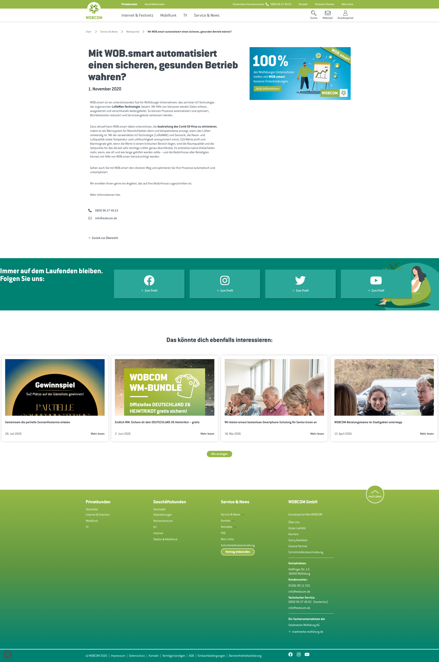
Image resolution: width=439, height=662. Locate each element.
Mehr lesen (98, 434)
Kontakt (226, 520)
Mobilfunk (168, 15)
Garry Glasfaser (298, 540)
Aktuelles (226, 527)
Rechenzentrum (163, 521)
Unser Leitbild (297, 528)
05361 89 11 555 (299, 585)
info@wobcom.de (299, 591)
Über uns (294, 522)
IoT (155, 527)
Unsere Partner (297, 546)
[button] (129, 4)
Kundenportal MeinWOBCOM (305, 514)
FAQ (223, 533)
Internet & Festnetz (137, 15)
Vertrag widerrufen (238, 552)
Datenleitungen (162, 514)
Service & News (207, 15)
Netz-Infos (227, 539)
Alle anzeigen (219, 454)
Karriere (293, 534)
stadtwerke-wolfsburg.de (307, 632)
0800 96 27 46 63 (300, 602)
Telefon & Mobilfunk (165, 539)
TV (185, 15)
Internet (158, 533)
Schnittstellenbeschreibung (238, 545)
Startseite (92, 509)
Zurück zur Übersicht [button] (105, 238)
